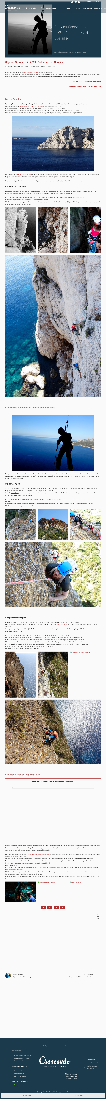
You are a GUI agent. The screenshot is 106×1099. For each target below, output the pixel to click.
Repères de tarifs (19, 1061)
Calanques (32, 66)
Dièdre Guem (41, 106)
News (55, 52)
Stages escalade (49, 8)
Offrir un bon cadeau (20, 1076)
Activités (32, 8)
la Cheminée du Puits (43, 854)
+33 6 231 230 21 (93, 1)
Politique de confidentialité (21, 1058)
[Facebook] (56, 907)
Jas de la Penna (44, 474)
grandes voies (40, 66)
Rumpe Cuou (24, 106)
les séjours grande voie (31, 72)
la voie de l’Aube (30, 854)
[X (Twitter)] (62, 907)
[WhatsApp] (72, 2)
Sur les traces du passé (24, 174)
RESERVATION (87, 8)
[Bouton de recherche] (65, 1046)
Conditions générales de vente (22, 1055)
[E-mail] (76, 2)
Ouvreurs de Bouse (31, 474)
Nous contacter (18, 1071)
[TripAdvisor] (83, 2)
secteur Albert (62, 624)
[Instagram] (79, 2)
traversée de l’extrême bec (23, 193)
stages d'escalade (49, 66)
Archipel (31, 106)
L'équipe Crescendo (19, 1073)
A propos (77, 8)
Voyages (67, 8)
